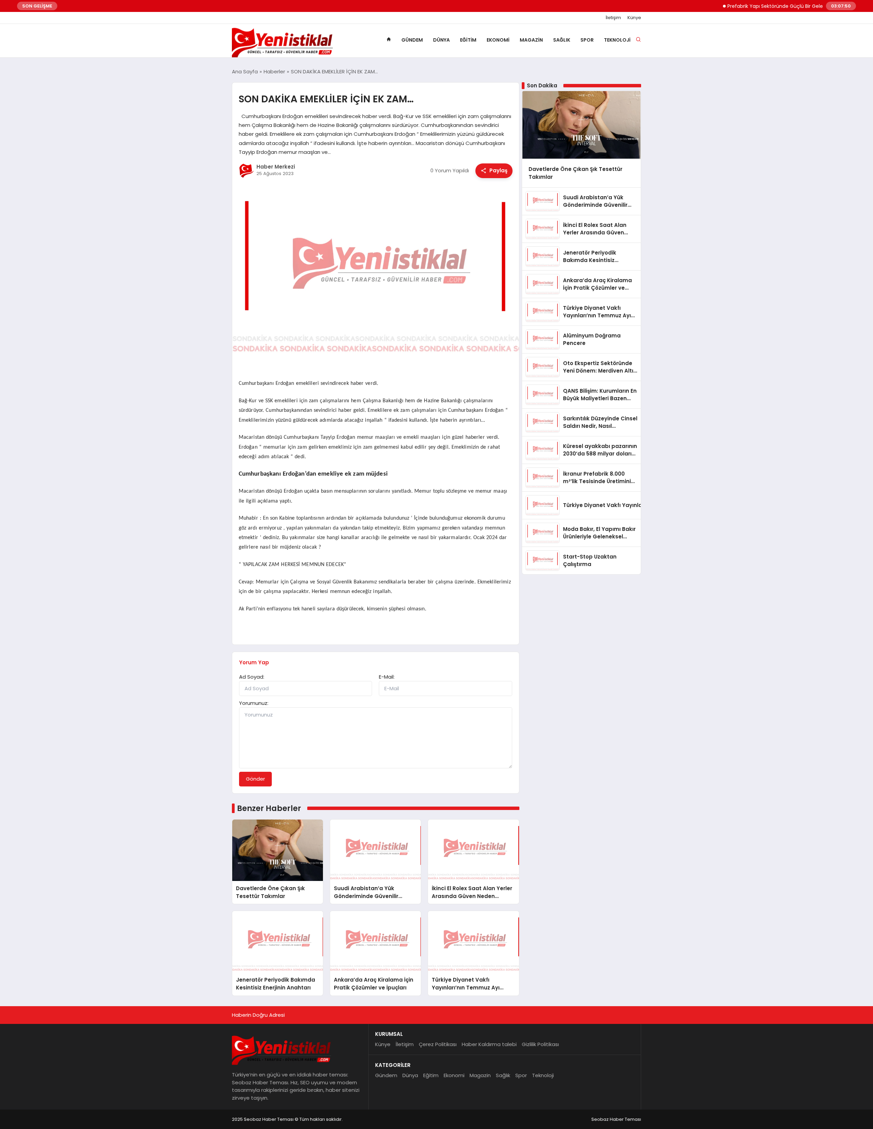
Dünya (441, 40)
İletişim (613, 18)
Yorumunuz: (253, 703)
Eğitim (468, 40)
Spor (587, 40)
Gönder (255, 778)
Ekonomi (498, 40)
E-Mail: (387, 676)
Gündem (412, 40)
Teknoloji (617, 40)
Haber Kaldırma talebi (489, 1044)
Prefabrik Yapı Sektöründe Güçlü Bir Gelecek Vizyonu (769, 6)
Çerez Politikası (438, 1044)
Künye (634, 18)
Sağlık (561, 40)
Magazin (531, 40)
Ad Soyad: (251, 676)
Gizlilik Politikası (540, 1044)
